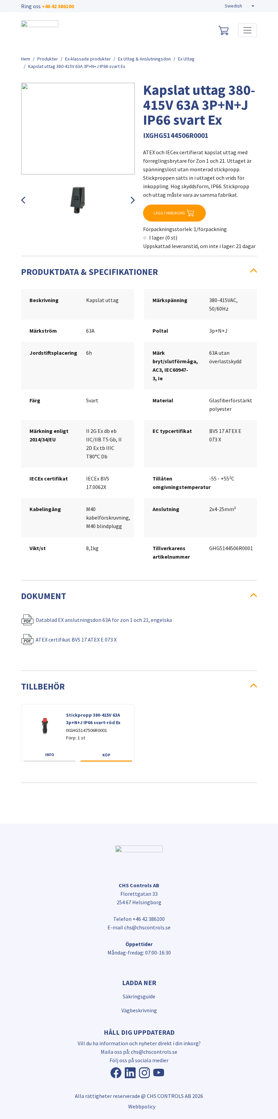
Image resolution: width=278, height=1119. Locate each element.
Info (49, 754)
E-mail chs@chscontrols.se (139, 927)
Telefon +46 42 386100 (139, 918)
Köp (106, 754)
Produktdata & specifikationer (89, 271)
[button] (239, 6)
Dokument (43, 596)
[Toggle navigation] (247, 30)
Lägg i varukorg (169, 212)
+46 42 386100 (58, 6)
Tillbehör (43, 686)
